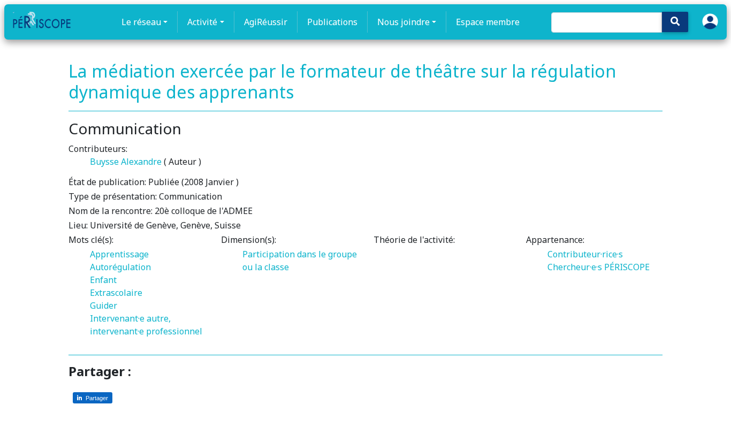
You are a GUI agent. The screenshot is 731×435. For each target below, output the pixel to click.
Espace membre (488, 22)
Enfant (103, 280)
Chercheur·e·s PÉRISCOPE (598, 267)
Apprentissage (119, 254)
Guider (103, 305)
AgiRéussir (265, 22)
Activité (202, 22)
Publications (332, 22)
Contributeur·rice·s (585, 254)
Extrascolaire (116, 293)
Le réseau (141, 22)
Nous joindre (403, 22)
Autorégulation (120, 267)
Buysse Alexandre (126, 161)
